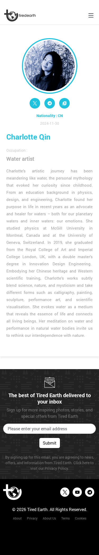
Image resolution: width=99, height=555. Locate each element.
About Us (49, 518)
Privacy (32, 518)
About (17, 518)
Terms (65, 518)
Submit (49, 443)
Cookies (80, 518)
